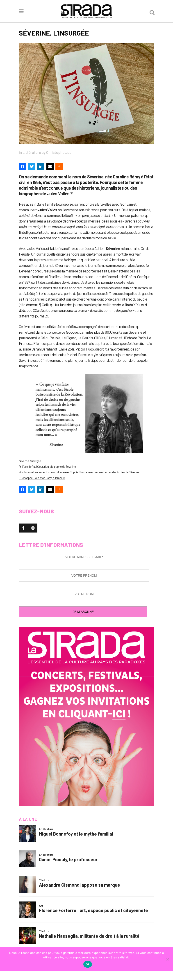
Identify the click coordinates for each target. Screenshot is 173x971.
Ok (88, 964)
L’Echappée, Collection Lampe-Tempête (42, 478)
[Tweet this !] (31, 166)
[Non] (167, 959)
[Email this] (50, 166)
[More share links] (59, 166)
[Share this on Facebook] (22, 166)
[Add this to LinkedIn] (40, 166)
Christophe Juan (59, 152)
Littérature (32, 152)
